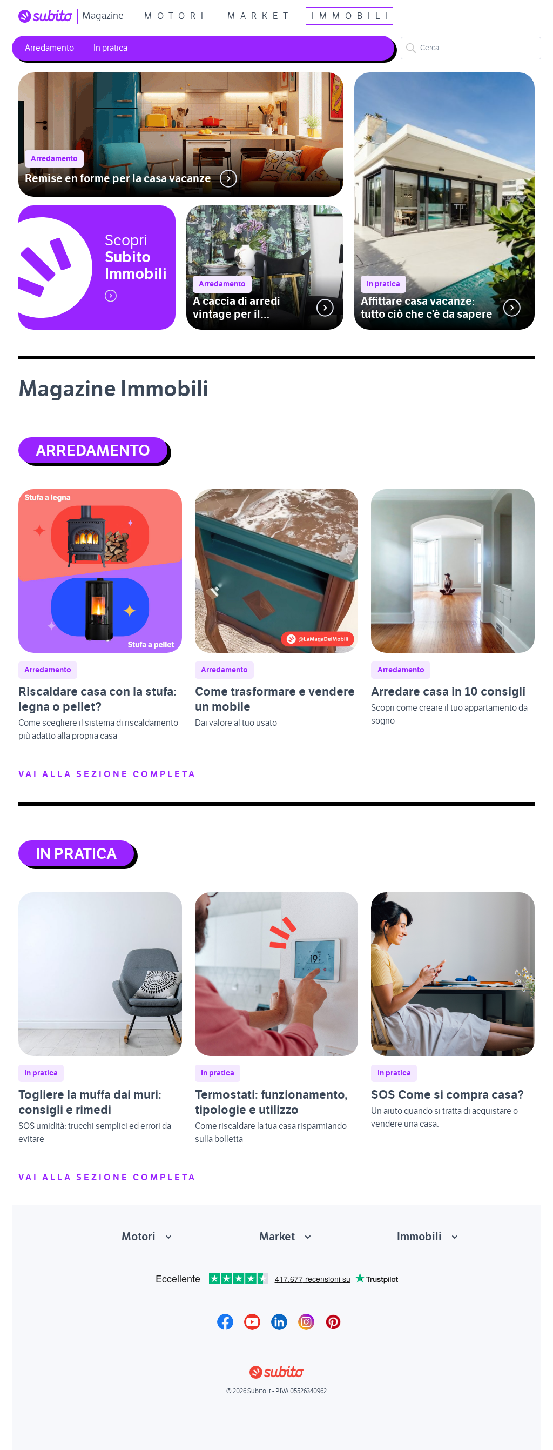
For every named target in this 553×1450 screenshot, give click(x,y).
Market (260, 16)
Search (411, 48)
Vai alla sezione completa (107, 774)
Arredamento (49, 48)
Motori (176, 16)
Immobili (352, 16)
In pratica (110, 48)
